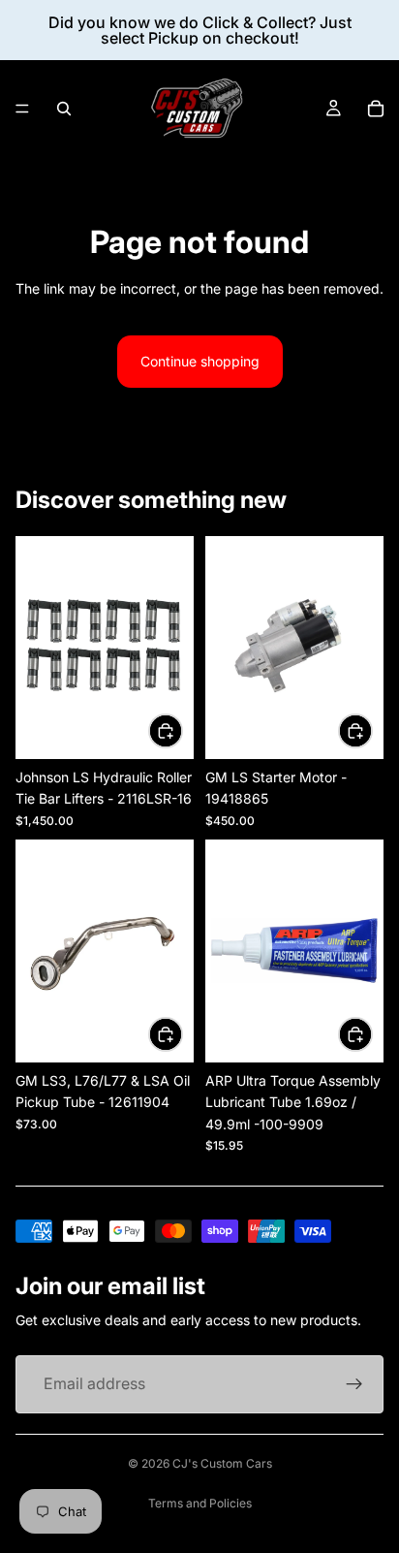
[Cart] (375, 108)
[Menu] (22, 108)
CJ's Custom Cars (222, 1463)
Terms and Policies (200, 1503)
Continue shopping (200, 361)
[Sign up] (354, 1384)
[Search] (64, 108)
